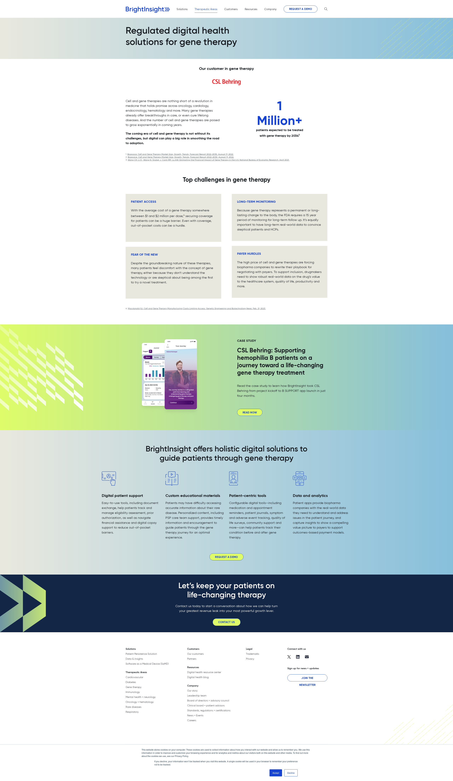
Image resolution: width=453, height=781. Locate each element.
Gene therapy (133, 687)
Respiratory (132, 711)
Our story (192, 690)
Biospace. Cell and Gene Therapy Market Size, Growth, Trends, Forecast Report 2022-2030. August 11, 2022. (180, 154)
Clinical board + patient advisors (206, 705)
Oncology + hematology (140, 702)
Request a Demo (300, 9)
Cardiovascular (134, 677)
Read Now (250, 412)
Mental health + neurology (141, 697)
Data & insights (134, 658)
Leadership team (197, 695)
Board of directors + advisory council (208, 700)
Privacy (250, 658)
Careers (191, 720)
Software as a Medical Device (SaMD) (147, 663)
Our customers (195, 653)
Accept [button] (276, 772)
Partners (191, 658)
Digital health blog (198, 677)
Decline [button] (291, 772)
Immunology (133, 692)
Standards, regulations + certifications (208, 710)
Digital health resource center (204, 672)
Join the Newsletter (307, 678)
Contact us (226, 622)
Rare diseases (133, 706)
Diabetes (131, 682)
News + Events (195, 715)
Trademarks (252, 653)
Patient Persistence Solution (141, 653)
